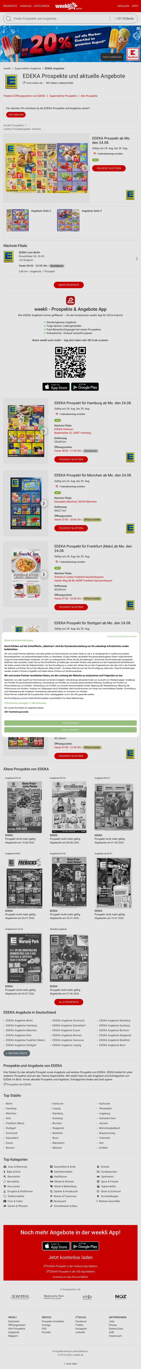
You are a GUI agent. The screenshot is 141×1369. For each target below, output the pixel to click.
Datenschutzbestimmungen (122, 636)
